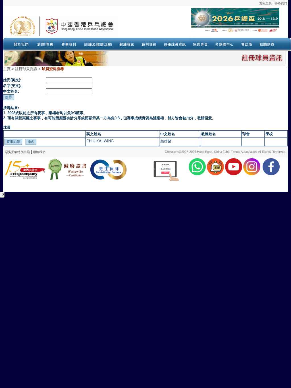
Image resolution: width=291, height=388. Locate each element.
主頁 (7, 69)
